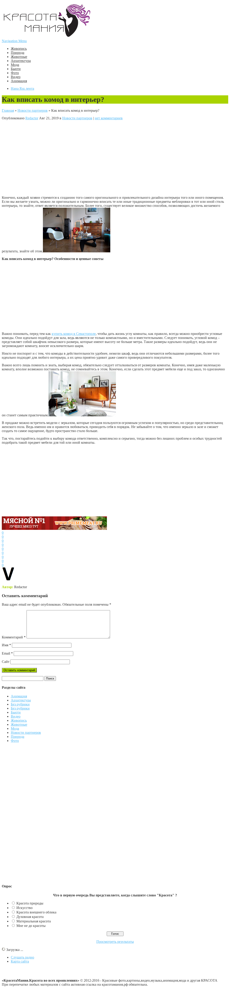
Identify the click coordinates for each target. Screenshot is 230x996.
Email (7, 653)
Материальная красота (33, 921)
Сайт (5, 662)
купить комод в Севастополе (74, 334)
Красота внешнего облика (36, 912)
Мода (15, 65)
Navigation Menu (14, 41)
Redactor (31, 118)
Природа (17, 53)
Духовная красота (30, 917)
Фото (15, 73)
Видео (15, 77)
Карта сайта (20, 961)
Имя (6, 645)
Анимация (19, 81)
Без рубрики (20, 704)
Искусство (24, 908)
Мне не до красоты (31, 926)
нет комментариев (109, 118)
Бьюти (16, 69)
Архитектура (21, 61)
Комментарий (14, 637)
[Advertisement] (95, 157)
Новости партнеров (33, 110)
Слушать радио (22, 957)
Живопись (19, 48)
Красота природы (29, 903)
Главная (8, 110)
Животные (19, 57)
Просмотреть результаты (115, 942)
